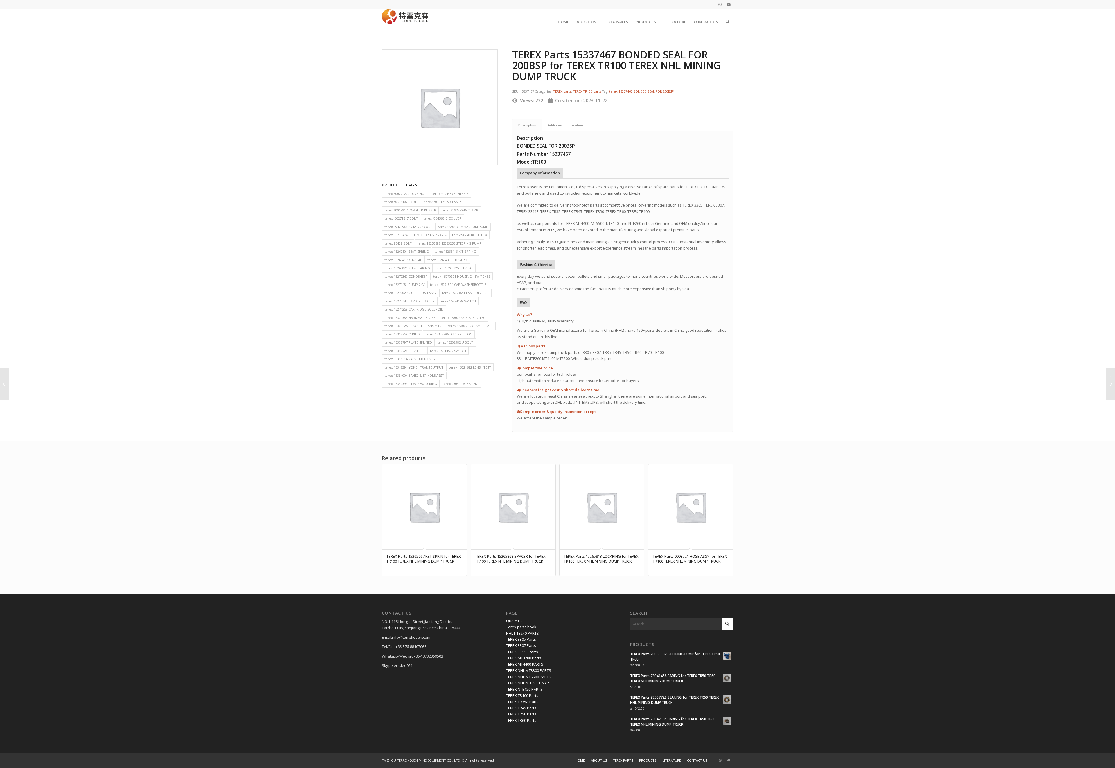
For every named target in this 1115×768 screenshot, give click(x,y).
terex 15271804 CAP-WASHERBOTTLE (458, 284)
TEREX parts (562, 91)
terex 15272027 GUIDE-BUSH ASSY (410, 292)
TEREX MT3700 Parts (523, 658)
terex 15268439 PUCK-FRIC (447, 260)
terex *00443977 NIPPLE (450, 193)
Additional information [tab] (565, 125)
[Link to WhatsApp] (720, 4)
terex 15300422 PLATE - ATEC (463, 317)
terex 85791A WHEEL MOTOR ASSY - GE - (415, 235)
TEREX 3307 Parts (521, 645)
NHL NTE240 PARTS (522, 633)
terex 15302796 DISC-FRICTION (448, 334)
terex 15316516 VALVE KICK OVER (409, 359)
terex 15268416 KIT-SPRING (455, 251)
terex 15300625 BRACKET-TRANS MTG (413, 326)
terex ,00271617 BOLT (401, 218)
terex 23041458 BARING (461, 383)
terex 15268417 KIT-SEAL (403, 260)
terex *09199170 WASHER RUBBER (410, 210)
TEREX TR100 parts (587, 91)
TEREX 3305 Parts (521, 639)
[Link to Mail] (728, 4)
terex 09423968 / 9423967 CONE (408, 227)
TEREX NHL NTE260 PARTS (528, 683)
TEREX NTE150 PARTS (524, 689)
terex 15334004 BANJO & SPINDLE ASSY (414, 375)
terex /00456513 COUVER (442, 218)
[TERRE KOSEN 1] (405, 22)
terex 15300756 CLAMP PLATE (470, 326)
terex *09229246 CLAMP (460, 210)
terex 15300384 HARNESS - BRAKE (409, 317)
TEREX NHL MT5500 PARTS (528, 676)
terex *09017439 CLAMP (442, 202)
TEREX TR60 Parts (521, 720)
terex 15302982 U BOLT (455, 342)
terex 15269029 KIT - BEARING (407, 268)
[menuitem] (563, 22)
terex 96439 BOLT (398, 243)
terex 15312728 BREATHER (404, 351)
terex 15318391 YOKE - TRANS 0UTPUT (413, 367)
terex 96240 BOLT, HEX (469, 235)
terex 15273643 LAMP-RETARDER (409, 301)
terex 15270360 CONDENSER (405, 276)
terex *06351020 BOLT (401, 202)
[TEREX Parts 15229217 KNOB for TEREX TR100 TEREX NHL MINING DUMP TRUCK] (4, 384)
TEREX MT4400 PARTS (524, 664)
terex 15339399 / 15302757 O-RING (410, 383)
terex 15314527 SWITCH (448, 351)
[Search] (727, 22)
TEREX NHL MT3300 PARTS (528, 670)
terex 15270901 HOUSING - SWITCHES (461, 276)
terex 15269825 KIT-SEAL (454, 268)
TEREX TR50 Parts (521, 714)
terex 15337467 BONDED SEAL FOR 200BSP (641, 91)
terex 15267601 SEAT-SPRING (406, 251)
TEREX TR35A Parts (522, 701)
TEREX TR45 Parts (521, 707)
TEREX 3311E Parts (522, 651)
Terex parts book (521, 626)
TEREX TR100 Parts (522, 695)
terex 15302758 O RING (402, 334)
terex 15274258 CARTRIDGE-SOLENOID (413, 309)
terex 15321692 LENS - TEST (470, 367)
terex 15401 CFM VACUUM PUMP (463, 227)
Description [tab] (527, 125)
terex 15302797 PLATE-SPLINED (408, 342)
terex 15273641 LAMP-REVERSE (465, 292)
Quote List (515, 620)
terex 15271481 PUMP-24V (404, 284)
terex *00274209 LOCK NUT (405, 193)
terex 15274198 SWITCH (458, 301)
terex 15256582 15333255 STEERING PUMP (449, 243)
